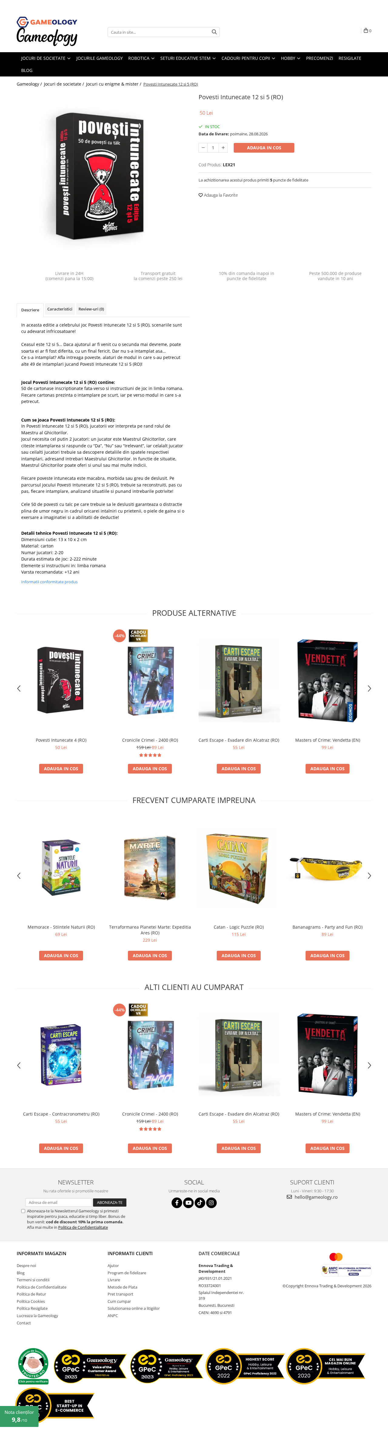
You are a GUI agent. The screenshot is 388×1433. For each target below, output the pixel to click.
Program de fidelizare (127, 1272)
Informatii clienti (130, 1253)
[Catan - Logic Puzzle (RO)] (238, 868)
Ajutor (113, 1265)
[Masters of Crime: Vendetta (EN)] (327, 681)
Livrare (114, 1279)
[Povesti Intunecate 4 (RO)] (61, 681)
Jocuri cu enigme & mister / (114, 84)
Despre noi (26, 1265)
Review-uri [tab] (91, 309)
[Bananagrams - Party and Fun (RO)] (327, 868)
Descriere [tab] (30, 310)
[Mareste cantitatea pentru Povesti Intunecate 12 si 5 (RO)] (223, 148)
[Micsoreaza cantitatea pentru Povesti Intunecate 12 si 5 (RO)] (203, 148)
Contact (24, 1323)
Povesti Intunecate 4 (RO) (61, 740)
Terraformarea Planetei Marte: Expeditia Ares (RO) (150, 930)
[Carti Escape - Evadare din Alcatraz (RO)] (238, 681)
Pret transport (120, 1294)
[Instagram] (211, 1203)
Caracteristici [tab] (59, 309)
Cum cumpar (119, 1301)
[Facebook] (177, 1203)
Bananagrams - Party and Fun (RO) (328, 927)
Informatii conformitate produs (49, 581)
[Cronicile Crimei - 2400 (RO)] (150, 681)
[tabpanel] (103, 177)
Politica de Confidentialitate (83, 1227)
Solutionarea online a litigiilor (134, 1308)
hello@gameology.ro (315, 1197)
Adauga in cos (264, 148)
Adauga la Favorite (220, 195)
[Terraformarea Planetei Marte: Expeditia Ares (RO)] (150, 868)
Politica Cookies (31, 1301)
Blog (21, 1272)
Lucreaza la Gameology (37, 1315)
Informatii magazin (41, 1253)
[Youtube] (188, 1203)
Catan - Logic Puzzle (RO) (239, 927)
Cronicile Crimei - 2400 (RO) (150, 740)
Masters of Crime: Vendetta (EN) (327, 740)
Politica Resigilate (32, 1308)
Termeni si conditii (33, 1279)
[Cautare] (214, 32)
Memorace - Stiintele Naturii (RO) (61, 927)
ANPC (113, 1315)
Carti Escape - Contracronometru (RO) (61, 1114)
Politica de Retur (31, 1294)
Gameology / (30, 84)
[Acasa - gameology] (47, 22)
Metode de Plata (122, 1287)
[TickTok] (200, 1203)
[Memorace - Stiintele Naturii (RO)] (61, 868)
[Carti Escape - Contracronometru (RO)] (61, 1055)
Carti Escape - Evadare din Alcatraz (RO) (239, 740)
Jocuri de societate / (64, 84)
